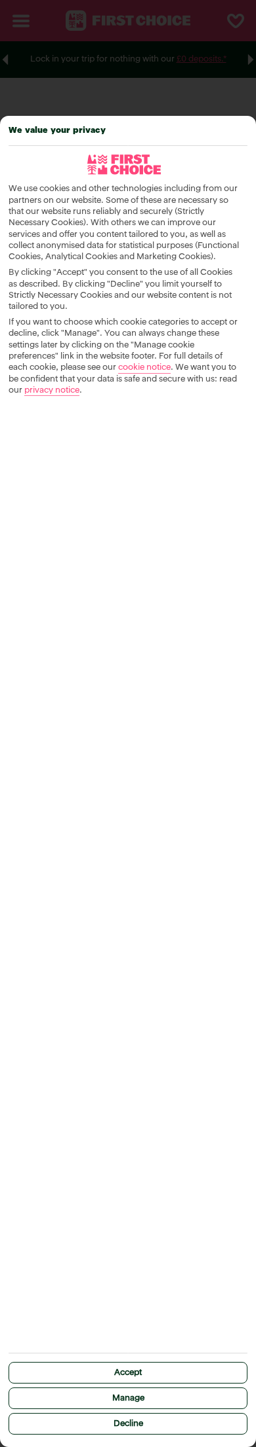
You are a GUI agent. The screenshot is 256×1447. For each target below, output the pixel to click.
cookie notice (144, 367)
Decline (128, 1424)
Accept (128, 1372)
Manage (128, 1398)
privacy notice (51, 390)
